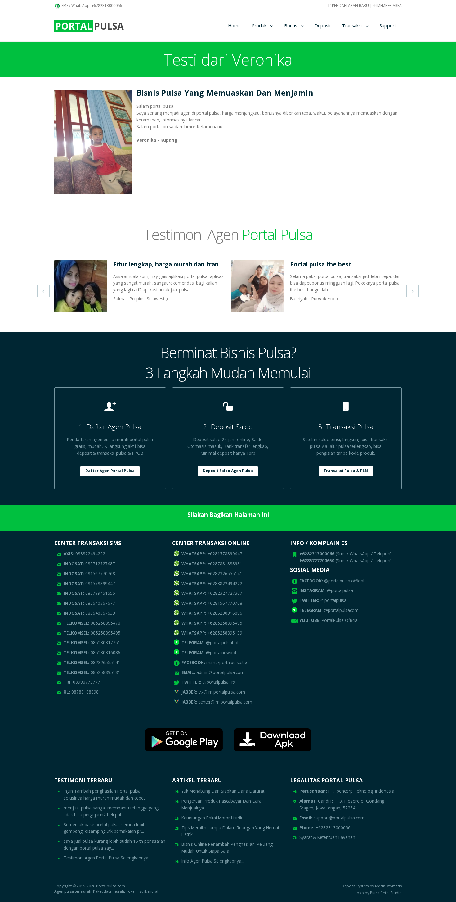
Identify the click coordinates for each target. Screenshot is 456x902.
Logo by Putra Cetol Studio (378, 893)
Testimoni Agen (228, 234)
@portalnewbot (208, 652)
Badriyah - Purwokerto (312, 299)
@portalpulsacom (341, 610)
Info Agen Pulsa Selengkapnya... (212, 861)
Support (387, 26)
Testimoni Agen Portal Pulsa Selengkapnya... (107, 858)
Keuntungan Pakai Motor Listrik (211, 818)
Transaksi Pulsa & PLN (346, 470)
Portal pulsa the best (320, 264)
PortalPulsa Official (340, 620)
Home (234, 26)
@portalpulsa (340, 590)
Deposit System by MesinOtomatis (372, 886)
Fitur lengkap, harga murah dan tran (166, 264)
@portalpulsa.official (344, 581)
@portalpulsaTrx (208, 682)
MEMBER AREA (389, 5)
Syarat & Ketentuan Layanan (327, 837)
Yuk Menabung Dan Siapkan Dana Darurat (222, 791)
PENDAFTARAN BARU (350, 5)
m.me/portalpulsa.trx (214, 662)
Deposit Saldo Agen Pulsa (228, 470)
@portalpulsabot (210, 642)
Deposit (323, 26)
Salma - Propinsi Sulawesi (138, 299)
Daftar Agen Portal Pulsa (110, 470)
